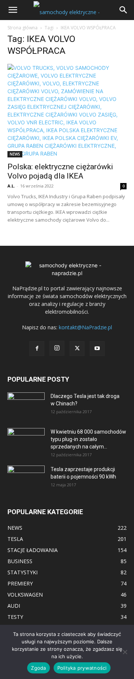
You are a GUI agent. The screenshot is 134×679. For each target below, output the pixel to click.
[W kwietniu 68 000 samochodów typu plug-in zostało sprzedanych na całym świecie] (26, 438)
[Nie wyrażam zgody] (124, 652)
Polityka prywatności (82, 668)
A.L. (11, 186)
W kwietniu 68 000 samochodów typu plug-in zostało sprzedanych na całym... (88, 439)
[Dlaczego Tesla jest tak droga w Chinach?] (26, 405)
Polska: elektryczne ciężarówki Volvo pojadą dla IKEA (60, 171)
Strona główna (22, 28)
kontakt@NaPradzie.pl (85, 327)
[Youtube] (97, 348)
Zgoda (38, 668)
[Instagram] (57, 348)
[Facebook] (36, 348)
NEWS (15, 154)
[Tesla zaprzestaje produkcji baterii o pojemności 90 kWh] (26, 473)
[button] (13, 10)
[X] (77, 348)
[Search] (123, 10)
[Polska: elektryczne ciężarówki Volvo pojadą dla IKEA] (67, 110)
